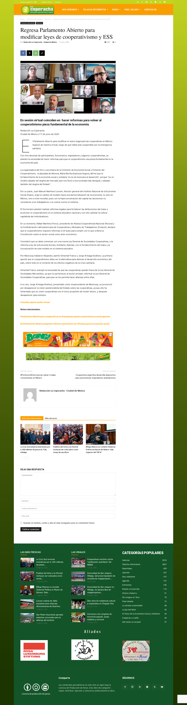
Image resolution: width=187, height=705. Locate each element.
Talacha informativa (94, 9)
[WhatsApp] (35, 53)
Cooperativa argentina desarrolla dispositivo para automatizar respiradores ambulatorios (95, 376)
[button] (138, 2)
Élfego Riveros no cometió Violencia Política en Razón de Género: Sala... (49, 589)
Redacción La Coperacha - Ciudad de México (40, 42)
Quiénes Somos (47, 2)
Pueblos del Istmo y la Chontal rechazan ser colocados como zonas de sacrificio (65, 449)
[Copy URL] (42, 53)
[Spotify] (155, 2)
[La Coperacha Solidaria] (68, 356)
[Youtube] (164, 2)
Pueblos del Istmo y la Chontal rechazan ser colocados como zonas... (49, 576)
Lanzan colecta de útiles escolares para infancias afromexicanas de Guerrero (48, 603)
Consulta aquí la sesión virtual (35, 302)
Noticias (48, 19)
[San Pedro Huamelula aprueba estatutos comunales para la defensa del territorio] (27, 618)
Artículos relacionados (32, 418)
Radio (115, 9)
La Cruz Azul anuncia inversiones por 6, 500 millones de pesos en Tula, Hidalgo (35, 449)
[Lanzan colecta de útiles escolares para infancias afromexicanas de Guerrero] (27, 604)
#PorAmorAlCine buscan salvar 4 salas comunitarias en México (38, 376)
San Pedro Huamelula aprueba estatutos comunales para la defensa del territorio (49, 617)
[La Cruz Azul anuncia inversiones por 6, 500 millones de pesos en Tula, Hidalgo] (35, 434)
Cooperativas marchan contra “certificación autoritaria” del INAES (100, 562)
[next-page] (26, 458)
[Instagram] (146, 2)
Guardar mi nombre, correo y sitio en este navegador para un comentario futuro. (59, 523)
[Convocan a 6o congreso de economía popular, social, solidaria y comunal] (78, 617)
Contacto (58, 2)
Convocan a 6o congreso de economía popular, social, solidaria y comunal (99, 617)
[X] (160, 2)
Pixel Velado (131, 9)
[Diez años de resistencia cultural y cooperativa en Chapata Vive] (78, 604)
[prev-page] (22, 458)
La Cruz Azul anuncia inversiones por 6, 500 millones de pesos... (49, 562)
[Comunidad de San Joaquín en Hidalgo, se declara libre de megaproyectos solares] (78, 590)
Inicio (22, 19)
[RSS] (151, 2)
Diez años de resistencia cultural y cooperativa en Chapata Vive (101, 602)
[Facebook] (142, 2)
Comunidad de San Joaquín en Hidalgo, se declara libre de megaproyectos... (100, 589)
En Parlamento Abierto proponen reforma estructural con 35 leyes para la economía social (64, 323)
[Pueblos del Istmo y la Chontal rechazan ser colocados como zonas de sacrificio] (68, 434)
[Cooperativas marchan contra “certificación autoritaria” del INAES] (78, 562)
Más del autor (51, 418)
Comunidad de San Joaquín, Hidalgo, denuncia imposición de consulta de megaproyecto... (101, 576)
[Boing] (68, 339)
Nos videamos (69, 9)
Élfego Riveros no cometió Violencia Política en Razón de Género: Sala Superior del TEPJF (100, 449)
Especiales (150, 9)
